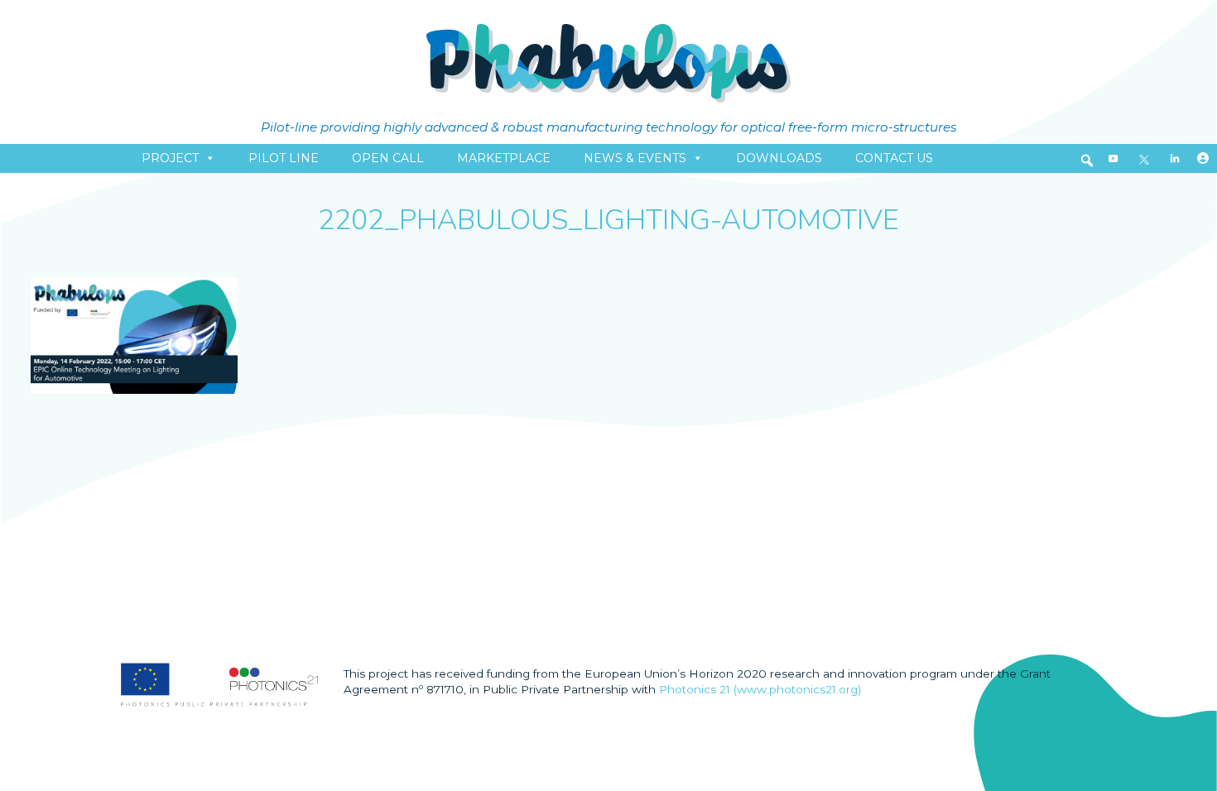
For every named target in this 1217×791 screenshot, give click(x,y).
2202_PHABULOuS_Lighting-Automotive (608, 220)
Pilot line (283, 158)
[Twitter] (1144, 158)
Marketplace (504, 158)
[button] (1087, 160)
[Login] (1203, 158)
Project (170, 158)
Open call (388, 158)
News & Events (635, 158)
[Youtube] (1113, 158)
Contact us (894, 158)
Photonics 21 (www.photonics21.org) (760, 689)
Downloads (779, 158)
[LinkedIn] (1175, 158)
